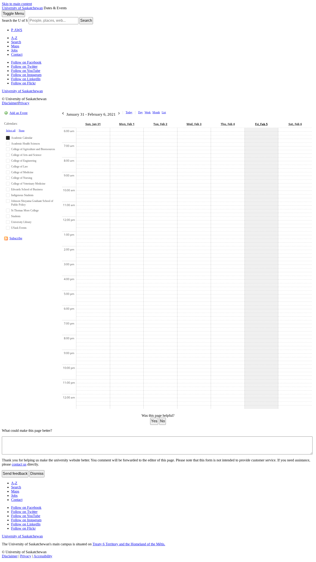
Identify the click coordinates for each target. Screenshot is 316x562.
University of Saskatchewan (22, 8)
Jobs (14, 50)
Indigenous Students (22, 195)
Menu (13, 13)
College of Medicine (22, 172)
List (164, 112)
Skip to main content (17, 4)
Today (129, 112)
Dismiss (36, 474)
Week (148, 112)
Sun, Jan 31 (93, 124)
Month (156, 112)
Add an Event (18, 113)
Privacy (23, 103)
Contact (16, 54)
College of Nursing (21, 177)
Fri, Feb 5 (261, 124)
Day (140, 112)
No (162, 421)
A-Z (14, 38)
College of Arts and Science (26, 155)
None (22, 130)
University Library (21, 222)
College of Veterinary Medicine (28, 183)
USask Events (19, 227)
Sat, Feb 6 (295, 124)
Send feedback (15, 474)
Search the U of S (15, 20)
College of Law (19, 166)
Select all (10, 130)
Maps (15, 46)
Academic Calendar (21, 137)
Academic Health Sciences (25, 143)
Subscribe (15, 238)
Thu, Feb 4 (228, 124)
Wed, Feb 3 (193, 124)
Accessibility (43, 556)
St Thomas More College (25, 210)
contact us (19, 464)
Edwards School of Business (27, 189)
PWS (16, 30)
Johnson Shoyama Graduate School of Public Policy (32, 203)
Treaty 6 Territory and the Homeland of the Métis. (129, 544)
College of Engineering (23, 160)
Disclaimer (10, 103)
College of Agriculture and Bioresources (33, 149)
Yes (154, 421)
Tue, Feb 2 (160, 124)
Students (16, 216)
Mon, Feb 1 (126, 124)
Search (86, 20)
